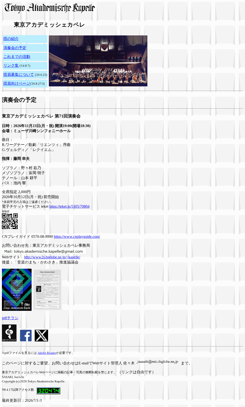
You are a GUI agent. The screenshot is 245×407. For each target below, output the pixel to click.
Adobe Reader (47, 353)
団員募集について (18, 74)
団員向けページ (16, 83)
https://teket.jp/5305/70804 (69, 206)
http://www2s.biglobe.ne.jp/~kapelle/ (52, 257)
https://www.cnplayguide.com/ (77, 236)
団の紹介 (11, 39)
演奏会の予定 (14, 48)
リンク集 (11, 65)
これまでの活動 (16, 57)
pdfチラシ (10, 318)
